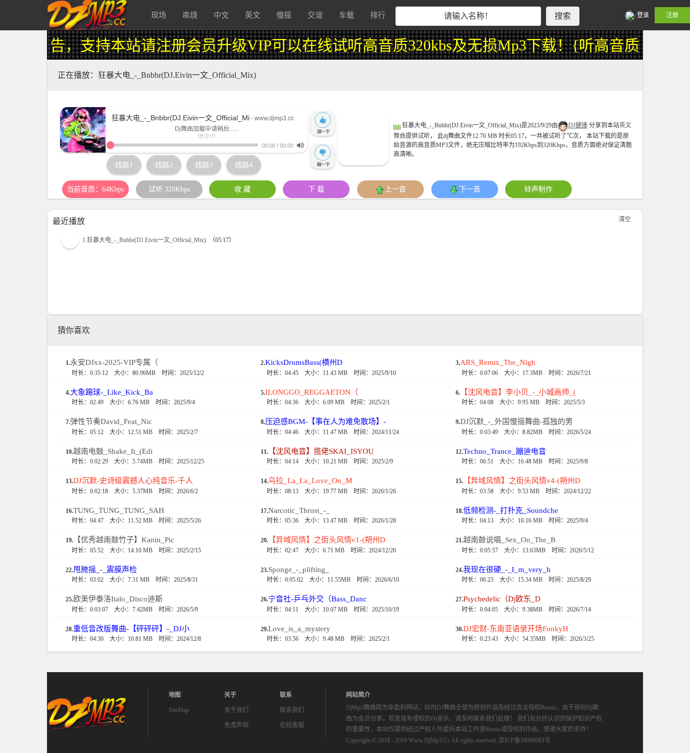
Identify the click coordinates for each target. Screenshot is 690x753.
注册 (672, 15)
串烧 (190, 15)
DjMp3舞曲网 (87, 712)
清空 (625, 219)
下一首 (469, 189)
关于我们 (236, 710)
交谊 (315, 15)
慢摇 (283, 15)
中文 (221, 15)
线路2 (164, 165)
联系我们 (292, 710)
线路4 (244, 165)
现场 (158, 15)
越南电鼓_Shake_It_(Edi (113, 451)
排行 (377, 15)
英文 (252, 15)
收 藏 (242, 189)
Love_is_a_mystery (299, 629)
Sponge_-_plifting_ (298, 570)
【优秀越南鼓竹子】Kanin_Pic (123, 540)
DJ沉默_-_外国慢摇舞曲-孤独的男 (516, 421)
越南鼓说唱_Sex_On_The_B (509, 540)
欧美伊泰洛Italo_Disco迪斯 (118, 599)
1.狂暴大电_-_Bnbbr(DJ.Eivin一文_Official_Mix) (144, 240)
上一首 (395, 189)
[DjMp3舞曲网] (87, 15)
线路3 (204, 165)
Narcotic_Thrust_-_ (299, 510)
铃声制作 (538, 189)
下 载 (316, 189)
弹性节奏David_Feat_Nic (111, 421)
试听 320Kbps (169, 189)
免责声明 (236, 725)
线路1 (124, 165)
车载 (346, 15)
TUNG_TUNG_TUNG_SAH (118, 510)
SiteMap (179, 710)
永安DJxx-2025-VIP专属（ (114, 362)
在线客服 (292, 725)
